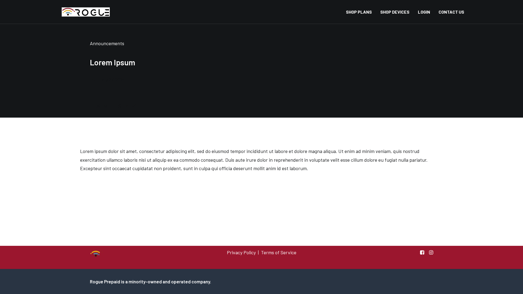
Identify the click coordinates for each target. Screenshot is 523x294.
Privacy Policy (241, 252)
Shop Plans (359, 11)
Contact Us (451, 11)
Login (424, 11)
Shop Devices (394, 11)
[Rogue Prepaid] (84, 12)
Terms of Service (278, 252)
